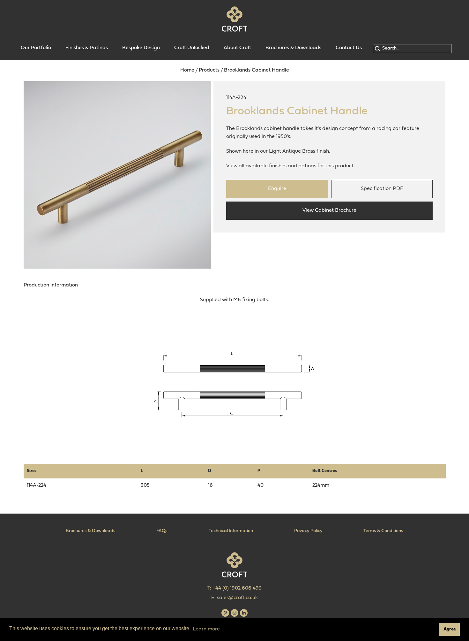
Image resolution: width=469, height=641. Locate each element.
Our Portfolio (36, 47)
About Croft (237, 47)
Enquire (277, 188)
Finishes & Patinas (86, 47)
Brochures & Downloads (293, 47)
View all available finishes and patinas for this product (290, 166)
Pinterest (225, 613)
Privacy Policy (308, 531)
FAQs (162, 531)
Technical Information (231, 531)
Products (209, 70)
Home (187, 70)
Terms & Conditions (383, 531)
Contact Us (349, 47)
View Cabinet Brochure (329, 210)
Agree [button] (449, 629)
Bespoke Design (141, 47)
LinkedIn (244, 613)
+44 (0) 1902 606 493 (237, 588)
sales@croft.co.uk (237, 597)
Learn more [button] (206, 629)
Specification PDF (382, 188)
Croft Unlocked (191, 47)
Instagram (234, 613)
